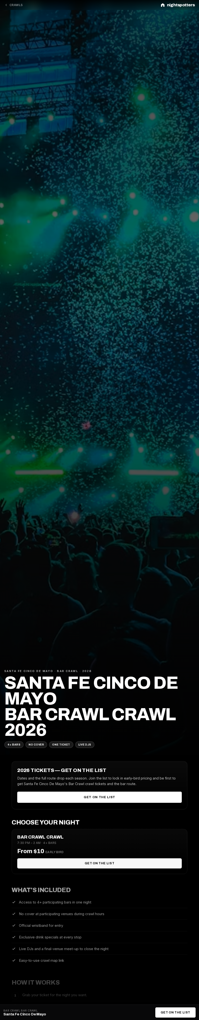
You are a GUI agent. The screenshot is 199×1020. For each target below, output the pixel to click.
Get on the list (99, 797)
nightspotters (181, 5)
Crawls (16, 5)
